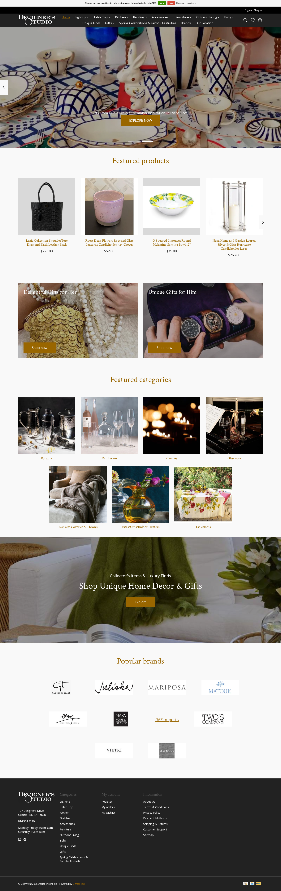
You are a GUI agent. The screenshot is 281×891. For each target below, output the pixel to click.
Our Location (204, 23)
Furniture (65, 829)
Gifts (63, 851)
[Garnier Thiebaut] (61, 687)
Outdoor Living (69, 835)
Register (107, 801)
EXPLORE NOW (140, 120)
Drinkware (109, 458)
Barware (46, 458)
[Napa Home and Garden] (121, 719)
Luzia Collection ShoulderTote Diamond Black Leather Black (47, 242)
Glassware (234, 458)
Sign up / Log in (253, 10)
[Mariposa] (167, 687)
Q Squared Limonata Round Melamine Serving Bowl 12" (172, 242)
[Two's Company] (213, 719)
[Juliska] (114, 687)
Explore (140, 602)
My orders (108, 807)
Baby (63, 840)
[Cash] (245, 884)
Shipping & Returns (155, 824)
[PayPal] (258, 884)
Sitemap (148, 835)
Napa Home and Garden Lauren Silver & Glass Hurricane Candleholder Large (234, 244)
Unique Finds (91, 23)
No (171, 3)
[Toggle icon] (245, 20)
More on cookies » (186, 3)
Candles (171, 458)
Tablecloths (203, 527)
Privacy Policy (151, 812)
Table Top (66, 807)
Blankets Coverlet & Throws (78, 527)
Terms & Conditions (156, 807)
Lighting (65, 801)
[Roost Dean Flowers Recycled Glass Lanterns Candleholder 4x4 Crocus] (109, 206)
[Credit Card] (252, 884)
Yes (162, 3)
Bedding (65, 818)
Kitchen (64, 812)
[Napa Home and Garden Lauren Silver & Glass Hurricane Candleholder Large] (234, 206)
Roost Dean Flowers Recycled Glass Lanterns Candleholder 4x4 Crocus (109, 242)
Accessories (67, 824)
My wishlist (108, 812)
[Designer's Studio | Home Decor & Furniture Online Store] (36, 20)
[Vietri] (114, 751)
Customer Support (155, 829)
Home (66, 17)
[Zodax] (167, 751)
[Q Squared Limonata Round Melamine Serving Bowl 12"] (171, 206)
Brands (186, 23)
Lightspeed (79, 883)
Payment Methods (155, 818)
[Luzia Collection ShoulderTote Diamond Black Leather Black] (46, 206)
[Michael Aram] (68, 719)
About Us (149, 801)
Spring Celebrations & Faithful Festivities (147, 23)
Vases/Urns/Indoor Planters (140, 527)
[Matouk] (220, 687)
